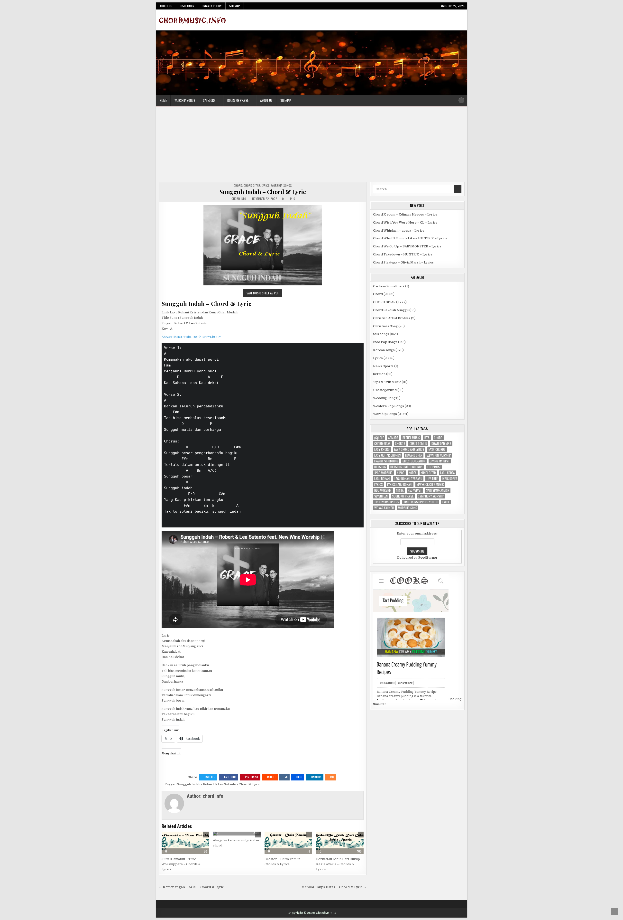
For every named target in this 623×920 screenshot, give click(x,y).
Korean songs (384, 350)
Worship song (407, 508)
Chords (400, 443)
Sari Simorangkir (437, 490)
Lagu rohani (382, 478)
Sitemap (234, 5)
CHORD (438, 437)
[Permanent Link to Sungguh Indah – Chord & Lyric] (263, 245)
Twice (445, 502)
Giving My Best (440, 461)
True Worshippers (386, 502)
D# (194, 337)
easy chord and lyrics (409, 449)
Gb (212, 337)
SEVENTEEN (381, 496)
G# (218, 337)
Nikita (399, 490)
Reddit (271, 777)
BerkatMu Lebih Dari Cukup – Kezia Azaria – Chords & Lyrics (339, 864)
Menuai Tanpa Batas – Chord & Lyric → (333, 887)
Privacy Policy (212, 5)
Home (163, 100)
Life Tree (432, 478)
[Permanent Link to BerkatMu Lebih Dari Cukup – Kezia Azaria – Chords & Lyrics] (340, 843)
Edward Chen (413, 455)
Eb (199, 337)
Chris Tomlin (418, 443)
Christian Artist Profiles (391, 318)
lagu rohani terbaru (408, 478)
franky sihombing (386, 461)
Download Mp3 (441, 443)
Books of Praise (237, 100)
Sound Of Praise (402, 496)
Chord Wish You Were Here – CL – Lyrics (405, 222)
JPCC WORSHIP (383, 472)
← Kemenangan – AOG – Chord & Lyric (191, 887)
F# (208, 337)
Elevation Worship (439, 455)
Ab (164, 337)
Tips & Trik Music (387, 382)
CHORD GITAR (252, 185)
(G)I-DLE (379, 437)
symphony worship (431, 496)
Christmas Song (385, 326)
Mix (332, 777)
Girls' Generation (414, 461)
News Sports (383, 366)
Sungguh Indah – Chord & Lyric (263, 192)
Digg (299, 777)
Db (188, 337)
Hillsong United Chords (406, 467)
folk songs (381, 334)
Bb (175, 337)
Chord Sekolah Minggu (391, 310)
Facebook (230, 777)
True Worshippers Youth (420, 502)
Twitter (209, 777)
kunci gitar (428, 472)
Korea (412, 472)
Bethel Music (411, 437)
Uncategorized (385, 390)
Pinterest (251, 777)
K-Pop (400, 472)
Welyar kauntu (384, 508)
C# (183, 337)
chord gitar (382, 443)
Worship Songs (184, 100)
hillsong (380, 467)
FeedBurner (428, 557)
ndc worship (383, 490)
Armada (393, 437)
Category (209, 100)
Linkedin (316, 777)
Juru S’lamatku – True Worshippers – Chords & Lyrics (181, 864)
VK (286, 777)
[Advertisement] (311, 145)
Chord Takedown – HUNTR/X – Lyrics (402, 254)
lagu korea (447, 472)
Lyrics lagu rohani (399, 484)
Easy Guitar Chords (387, 455)
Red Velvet (415, 490)
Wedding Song (384, 398)
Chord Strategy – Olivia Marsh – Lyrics (403, 262)
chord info (238, 198)
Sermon (379, 374)
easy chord (382, 449)
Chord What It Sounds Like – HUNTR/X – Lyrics (410, 238)
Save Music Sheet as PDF (263, 293)
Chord (238, 185)
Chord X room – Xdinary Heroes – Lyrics (405, 214)
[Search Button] (461, 100)
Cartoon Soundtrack (388, 286)
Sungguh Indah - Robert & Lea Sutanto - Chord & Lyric (218, 784)
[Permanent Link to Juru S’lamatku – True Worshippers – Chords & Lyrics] (185, 843)
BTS (427, 437)
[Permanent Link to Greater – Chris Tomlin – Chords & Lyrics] (288, 843)
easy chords (437, 449)
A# (170, 337)
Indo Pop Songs (385, 342)
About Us (166, 5)
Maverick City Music (430, 484)
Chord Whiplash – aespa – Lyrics (398, 230)
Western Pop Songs (388, 406)
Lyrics (266, 185)
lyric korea (449, 478)
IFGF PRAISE (434, 467)
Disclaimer (187, 5)
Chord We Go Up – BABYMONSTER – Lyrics (407, 246)
